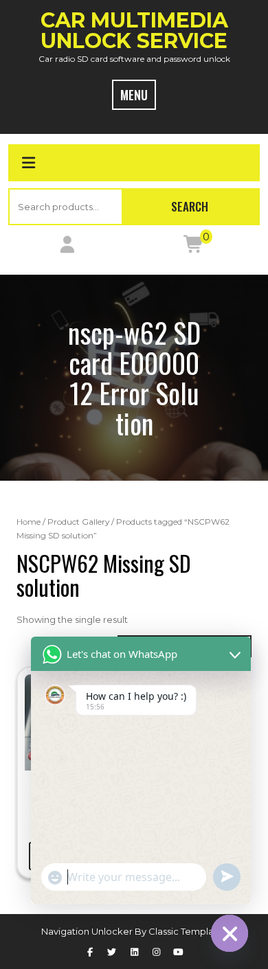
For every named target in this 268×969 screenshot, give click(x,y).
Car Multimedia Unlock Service (134, 31)
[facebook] (89, 952)
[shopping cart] (193, 247)
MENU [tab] (134, 95)
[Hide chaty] (229, 933)
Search (189, 206)
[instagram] (155, 952)
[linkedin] (134, 952)
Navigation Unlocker (88, 931)
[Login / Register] (67, 247)
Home (28, 521)
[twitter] (112, 952)
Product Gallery (78, 521)
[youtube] (177, 952)
